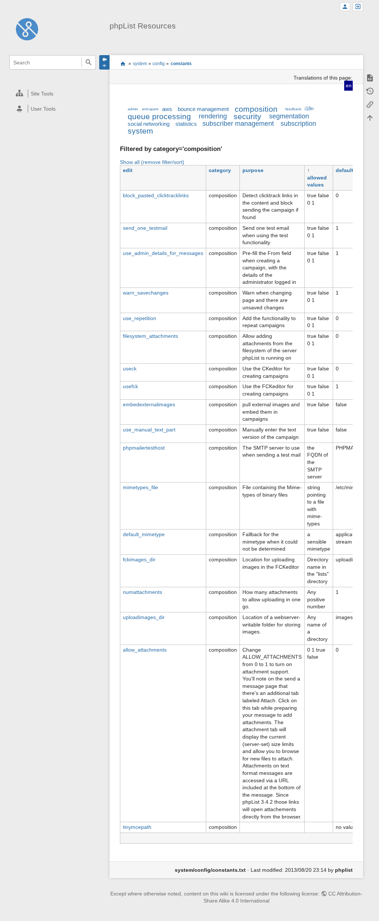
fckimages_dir (139, 559)
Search (88, 62)
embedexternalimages (149, 404)
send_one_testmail (145, 228)
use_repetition (139, 318)
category (220, 170)
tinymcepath (137, 827)
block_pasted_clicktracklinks (156, 195)
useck (130, 369)
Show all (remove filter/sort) (152, 162)
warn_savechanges (145, 293)
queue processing (159, 116)
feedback (293, 109)
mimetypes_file (140, 487)
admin (133, 109)
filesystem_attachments (150, 336)
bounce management (203, 109)
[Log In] (358, 6)
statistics (186, 124)
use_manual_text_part (149, 430)
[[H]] (27, 29)
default (344, 170)
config (158, 63)
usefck (130, 386)
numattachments (142, 592)
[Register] (345, 6)
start (122, 64)
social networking (149, 124)
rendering (213, 116)
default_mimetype (144, 534)
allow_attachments (145, 650)
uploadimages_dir (144, 617)
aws (167, 109)
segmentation (289, 116)
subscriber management (238, 123)
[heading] (52, 93)
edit (128, 170)
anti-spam (150, 109)
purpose (253, 170)
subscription (298, 123)
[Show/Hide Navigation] (104, 62)
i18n (309, 108)
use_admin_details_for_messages (163, 253)
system (140, 63)
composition (256, 109)
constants (181, 63)
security (247, 116)
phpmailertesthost (144, 448)
